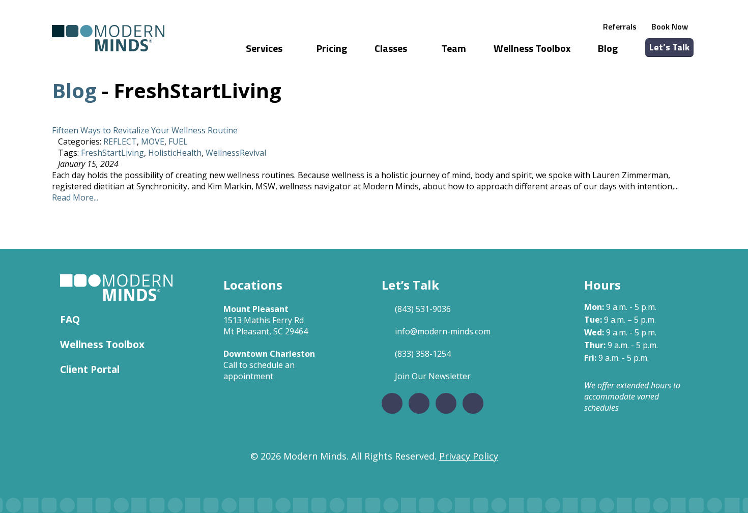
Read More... (75, 197)
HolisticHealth (175, 152)
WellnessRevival (236, 152)
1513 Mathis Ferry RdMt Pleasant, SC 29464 (265, 326)
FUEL (178, 141)
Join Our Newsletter (433, 376)
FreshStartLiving (112, 152)
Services (265, 48)
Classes (392, 48)
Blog (608, 48)
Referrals (620, 26)
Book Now (669, 26)
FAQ (70, 319)
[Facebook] (392, 403)
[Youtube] (473, 403)
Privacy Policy (468, 456)
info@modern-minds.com (443, 331)
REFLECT (120, 141)
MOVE (152, 141)
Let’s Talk (669, 47)
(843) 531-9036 (423, 309)
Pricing (332, 48)
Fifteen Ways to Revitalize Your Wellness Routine (145, 130)
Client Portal (90, 369)
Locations (252, 284)
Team (453, 48)
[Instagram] (419, 403)
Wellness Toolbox (532, 48)
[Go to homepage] (108, 38)
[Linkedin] (446, 403)
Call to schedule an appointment (259, 370)
